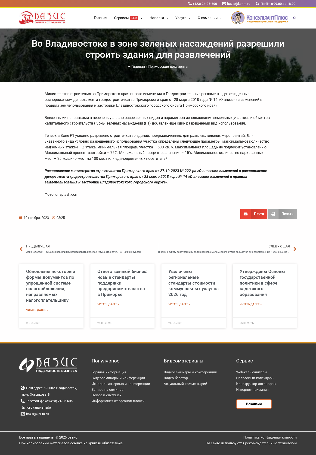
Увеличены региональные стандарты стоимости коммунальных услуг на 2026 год (193, 283)
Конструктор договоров (256, 384)
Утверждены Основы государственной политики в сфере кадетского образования (262, 283)
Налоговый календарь (254, 378)
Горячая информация (109, 372)
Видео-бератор (176, 378)
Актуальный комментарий (185, 384)
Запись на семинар (107, 390)
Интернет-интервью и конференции (121, 384)
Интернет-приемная (252, 390)
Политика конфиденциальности (270, 437)
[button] (140, 18)
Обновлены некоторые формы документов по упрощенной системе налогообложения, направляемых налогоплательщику (50, 286)
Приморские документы (168, 66)
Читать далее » (37, 310)
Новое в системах (106, 395)
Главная (138, 66)
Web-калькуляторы (251, 372)
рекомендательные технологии (271, 443)
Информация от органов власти (118, 401)
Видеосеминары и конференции (118, 378)
